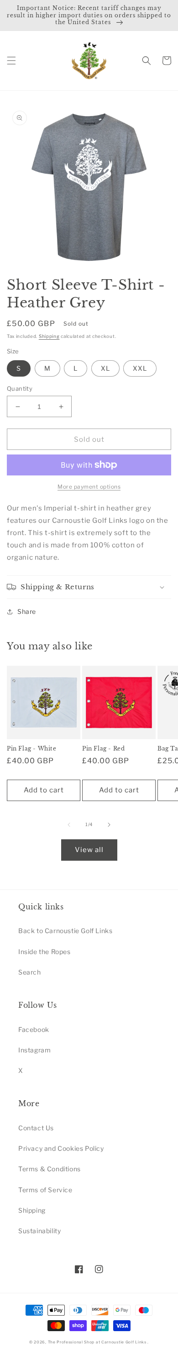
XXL (140, 368)
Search (29, 972)
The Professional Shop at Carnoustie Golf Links (97, 1342)
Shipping (49, 336)
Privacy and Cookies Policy (61, 1148)
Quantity (19, 388)
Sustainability (39, 1231)
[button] (11, 61)
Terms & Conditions (49, 1169)
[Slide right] (109, 825)
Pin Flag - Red (103, 748)
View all (89, 850)
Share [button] (26, 611)
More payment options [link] (89, 486)
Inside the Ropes (44, 951)
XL (105, 368)
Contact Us (36, 1128)
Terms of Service (45, 1190)
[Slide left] (69, 825)
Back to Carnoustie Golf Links (65, 930)
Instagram (34, 1050)
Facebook (33, 1029)
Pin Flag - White (32, 748)
